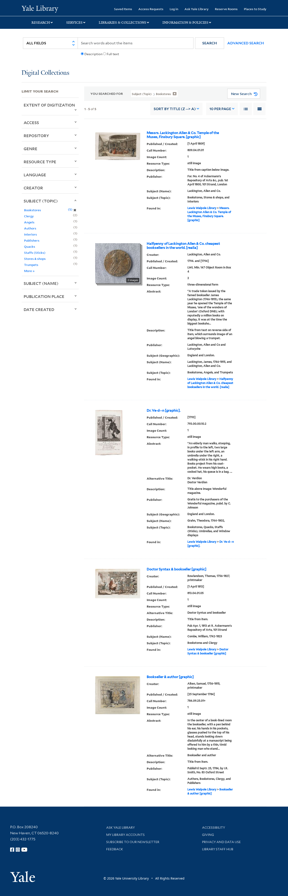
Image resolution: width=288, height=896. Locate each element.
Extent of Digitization (49, 105)
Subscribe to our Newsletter (132, 842)
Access (31, 122)
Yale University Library (40, 8)
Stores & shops (35, 258)
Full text (113, 54)
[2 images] (117, 262)
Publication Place (44, 296)
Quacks (29, 246)
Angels (29, 222)
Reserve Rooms (226, 9)
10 (220, 109)
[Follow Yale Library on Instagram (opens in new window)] (18, 850)
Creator (33, 188)
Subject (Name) (41, 283)
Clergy (29, 216)
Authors (30, 228)
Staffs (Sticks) (34, 252)
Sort (175, 109)
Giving (208, 835)
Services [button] (74, 22)
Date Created (39, 309)
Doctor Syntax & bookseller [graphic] (176, 569)
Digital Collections (45, 73)
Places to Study (255, 9)
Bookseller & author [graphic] (170, 677)
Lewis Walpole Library (201, 208)
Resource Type (40, 161)
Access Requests (150, 9)
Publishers (31, 240)
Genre (30, 148)
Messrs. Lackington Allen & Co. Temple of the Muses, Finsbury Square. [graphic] (183, 135)
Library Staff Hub (217, 849)
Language (35, 174)
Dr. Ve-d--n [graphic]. (163, 410)
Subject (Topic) (41, 201)
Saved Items (123, 9)
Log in (174, 9)
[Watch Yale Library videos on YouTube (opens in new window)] (24, 850)
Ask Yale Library (196, 9)
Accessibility (213, 827)
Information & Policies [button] (185, 22)
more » (29, 271)
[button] (209, 43)
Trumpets (31, 265)
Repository (36, 135)
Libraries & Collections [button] (122, 22)
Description (93, 54)
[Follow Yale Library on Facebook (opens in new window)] (12, 850)
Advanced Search (245, 43)
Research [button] (41, 22)
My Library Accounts (125, 835)
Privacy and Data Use (221, 842)
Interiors (30, 234)
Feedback (114, 849)
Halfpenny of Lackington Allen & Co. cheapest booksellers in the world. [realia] (183, 246)
